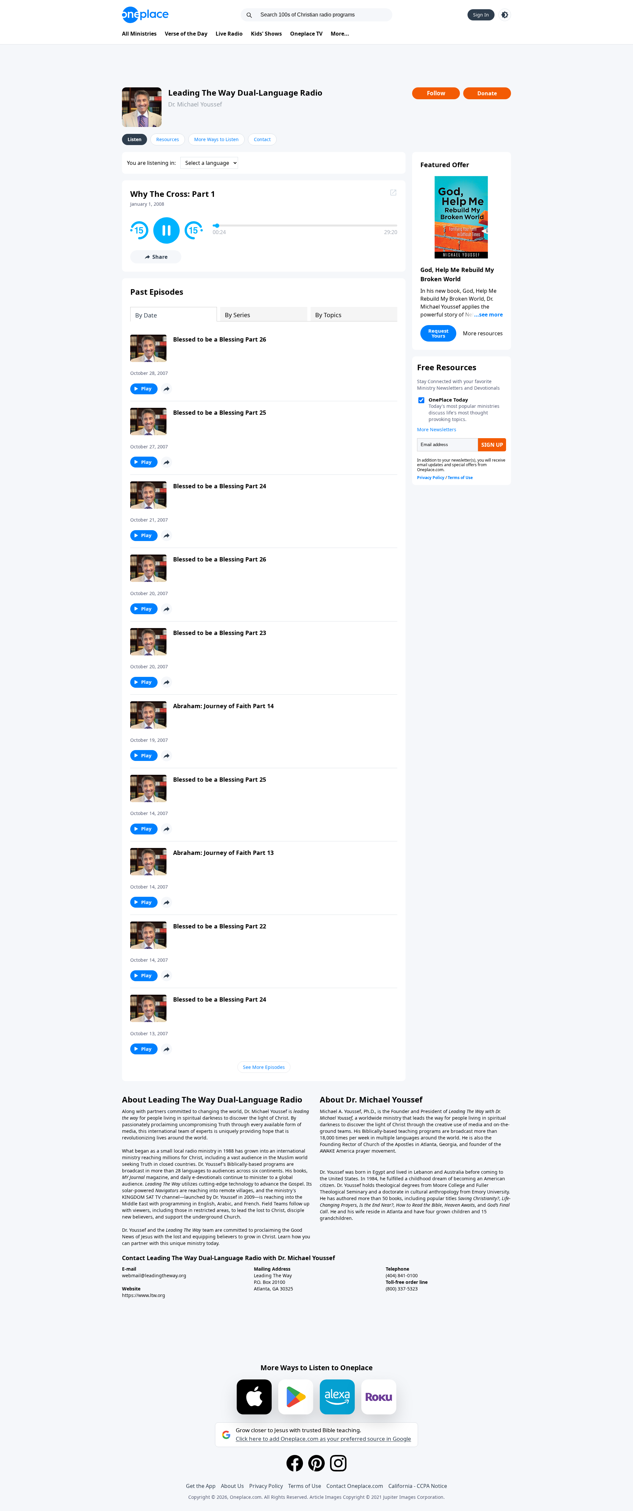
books (299, 1170)
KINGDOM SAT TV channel (151, 1197)
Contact (262, 139)
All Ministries (139, 33)
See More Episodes (264, 1067)
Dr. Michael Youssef (195, 104)
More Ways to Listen (216, 139)
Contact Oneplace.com (354, 1486)
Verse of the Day (186, 33)
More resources (483, 333)
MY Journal (133, 1177)
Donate (487, 93)
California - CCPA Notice (417, 1486)
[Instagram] (338, 1463)
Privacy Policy (266, 1486)
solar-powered (138, 1190)
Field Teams (275, 1203)
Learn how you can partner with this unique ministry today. (216, 1239)
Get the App (201, 1486)
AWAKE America (337, 1151)
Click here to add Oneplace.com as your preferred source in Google (323, 1438)
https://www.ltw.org (143, 1295)
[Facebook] (294, 1463)
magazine (156, 1177)
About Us (232, 1486)
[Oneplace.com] (145, 15)
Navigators (166, 1190)
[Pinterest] (316, 1463)
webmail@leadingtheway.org (154, 1275)
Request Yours (438, 333)
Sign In (481, 15)
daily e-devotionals (201, 1177)
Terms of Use (304, 1486)
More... (340, 33)
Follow (436, 93)
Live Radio (229, 33)
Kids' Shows (266, 33)
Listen (134, 139)
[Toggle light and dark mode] (504, 15)
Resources (167, 139)
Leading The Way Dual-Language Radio (245, 92)
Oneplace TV (306, 33)
